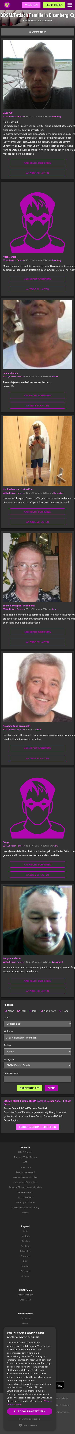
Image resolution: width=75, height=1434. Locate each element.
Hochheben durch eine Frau (18, 489)
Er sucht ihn (25, 1300)
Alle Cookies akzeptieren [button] (29, 1411)
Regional (25, 1226)
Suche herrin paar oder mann (19, 605)
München (25, 1241)
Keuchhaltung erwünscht (16, 725)
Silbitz (55, 376)
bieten (24, 1177)
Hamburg (25, 1236)
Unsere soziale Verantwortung (25, 1207)
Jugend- (17, 1182)
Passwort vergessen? (25, 1172)
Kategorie (9, 1059)
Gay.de (25, 1323)
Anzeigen (9, 1004)
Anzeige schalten (37, 173)
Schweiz (25, 1276)
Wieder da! (31, 4)
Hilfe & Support (25, 1152)
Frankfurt (25, 1246)
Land (6, 1017)
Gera (54, 609)
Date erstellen (30, 1088)
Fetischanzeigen (25, 1295)
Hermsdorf (58, 493)
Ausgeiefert (9, 256)
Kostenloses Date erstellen (37, 1127)
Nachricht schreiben (37, 163)
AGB (25, 1162)
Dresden (25, 1266)
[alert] (29, 1379)
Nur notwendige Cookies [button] (29, 1419)
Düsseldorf (25, 1251)
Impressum (25, 1167)
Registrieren (54, 4)
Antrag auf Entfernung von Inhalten (25, 1187)
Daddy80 (8, 112)
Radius (7, 1045)
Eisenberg (56, 116)
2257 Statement (25, 1197)
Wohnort (8, 1031)
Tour (16, 1157)
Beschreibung (11, 1073)
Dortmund (25, 1256)
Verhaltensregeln (25, 1192)
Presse (25, 1212)
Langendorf (57, 962)
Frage (6, 842)
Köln (25, 1261)
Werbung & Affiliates (25, 1202)
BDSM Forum (25, 1290)
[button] (29, 1425)
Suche (51, 1088)
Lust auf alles (10, 373)
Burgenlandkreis (12, 958)
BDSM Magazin (30, 1157)
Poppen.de (25, 1318)
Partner (21, 1313)
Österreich (25, 1271)
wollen (34, 1177)
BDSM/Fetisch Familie (13, 116)
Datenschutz (31, 1182)
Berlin (25, 1231)
